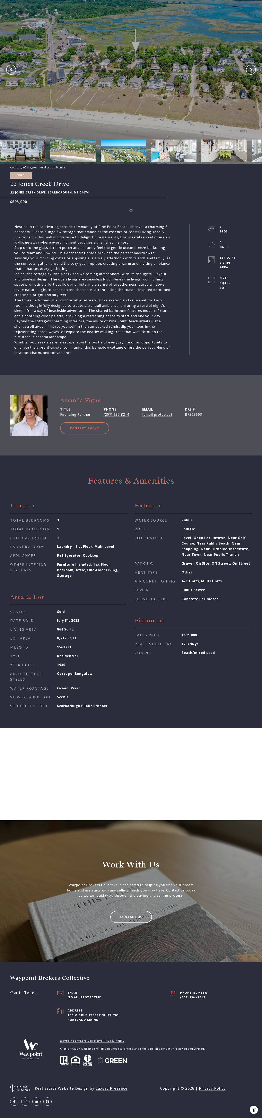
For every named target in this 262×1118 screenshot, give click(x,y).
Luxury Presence (112, 1088)
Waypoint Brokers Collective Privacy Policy (92, 1040)
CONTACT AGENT (84, 428)
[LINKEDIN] (36, 1101)
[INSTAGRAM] (25, 1101)
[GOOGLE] (47, 1101)
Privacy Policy (212, 1088)
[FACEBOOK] (14, 1101)
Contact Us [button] (131, 917)
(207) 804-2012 (192, 997)
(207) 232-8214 (116, 414)
